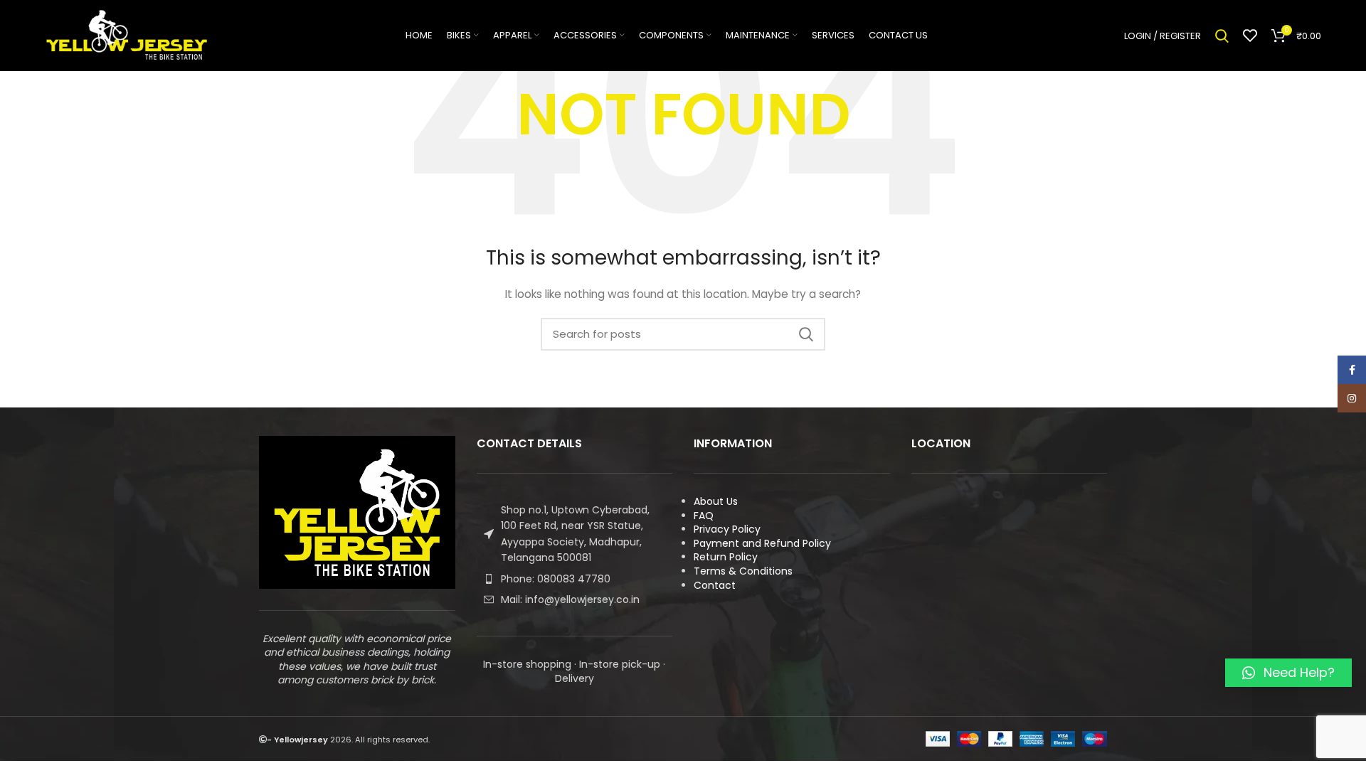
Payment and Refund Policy (762, 543)
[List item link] (575, 579)
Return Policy (726, 557)
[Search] (1222, 35)
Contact (715, 585)
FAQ (704, 515)
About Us (716, 501)
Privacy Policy (727, 529)
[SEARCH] (806, 334)
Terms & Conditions (743, 571)
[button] (1288, 672)
